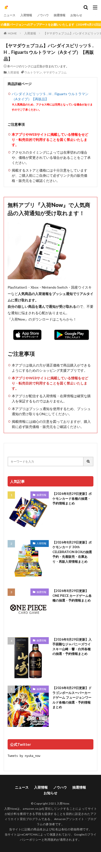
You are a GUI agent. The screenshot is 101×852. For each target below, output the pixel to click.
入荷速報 (30, 33)
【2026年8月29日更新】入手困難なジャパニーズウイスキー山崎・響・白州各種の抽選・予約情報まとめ (72, 646)
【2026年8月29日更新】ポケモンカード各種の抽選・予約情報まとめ (72, 498)
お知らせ (76, 15)
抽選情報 (59, 15)
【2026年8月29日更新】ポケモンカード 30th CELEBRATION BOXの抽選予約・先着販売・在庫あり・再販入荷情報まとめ (72, 551)
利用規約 (50, 839)
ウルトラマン (33, 72)
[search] (88, 461)
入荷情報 (26, 15)
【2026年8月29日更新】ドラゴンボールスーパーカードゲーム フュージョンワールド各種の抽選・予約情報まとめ (72, 697)
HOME (12, 33)
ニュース (9, 15)
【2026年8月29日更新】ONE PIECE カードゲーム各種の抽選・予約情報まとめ (72, 595)
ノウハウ (43, 15)
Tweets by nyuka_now (24, 756)
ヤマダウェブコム (55, 72)
